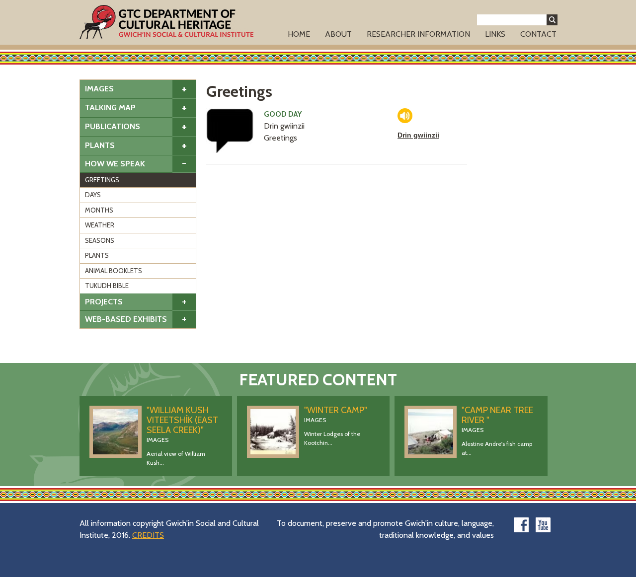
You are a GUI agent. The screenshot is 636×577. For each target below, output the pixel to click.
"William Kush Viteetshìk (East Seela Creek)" (182, 420)
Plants (100, 145)
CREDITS (148, 535)
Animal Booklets (113, 271)
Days (93, 195)
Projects (104, 301)
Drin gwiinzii (418, 135)
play (405, 115)
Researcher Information (418, 34)
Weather (99, 225)
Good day (283, 114)
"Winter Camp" (335, 410)
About (338, 34)
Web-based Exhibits (126, 319)
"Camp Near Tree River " (497, 415)
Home (299, 34)
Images (99, 88)
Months (99, 210)
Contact (538, 34)
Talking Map (110, 107)
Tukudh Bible (107, 285)
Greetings (102, 180)
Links (495, 34)
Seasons (99, 240)
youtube (543, 524)
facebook (521, 524)
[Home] (166, 22)
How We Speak (115, 163)
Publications (112, 126)
